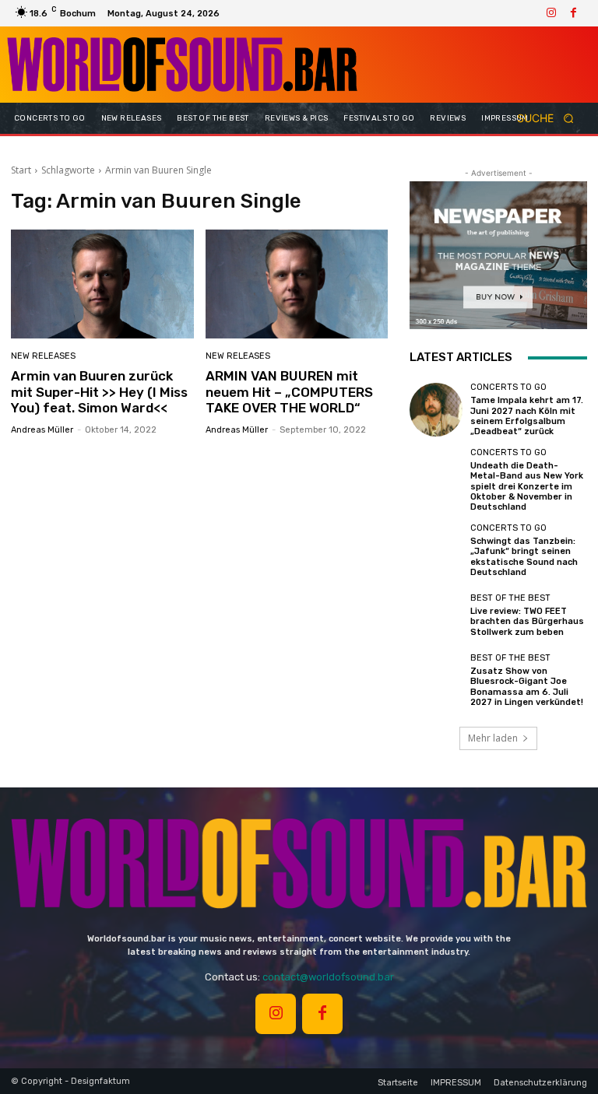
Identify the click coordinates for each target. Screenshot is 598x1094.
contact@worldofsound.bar (328, 977)
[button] (550, 118)
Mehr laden (493, 738)
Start (21, 170)
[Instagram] (551, 13)
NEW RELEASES (43, 356)
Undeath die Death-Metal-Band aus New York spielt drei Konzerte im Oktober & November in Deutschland (526, 486)
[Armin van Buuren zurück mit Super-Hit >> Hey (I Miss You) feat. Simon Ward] (102, 284)
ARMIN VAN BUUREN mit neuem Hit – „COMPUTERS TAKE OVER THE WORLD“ (289, 392)
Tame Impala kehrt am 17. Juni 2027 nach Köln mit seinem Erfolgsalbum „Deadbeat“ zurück (526, 416)
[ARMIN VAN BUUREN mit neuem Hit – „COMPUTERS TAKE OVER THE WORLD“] (297, 284)
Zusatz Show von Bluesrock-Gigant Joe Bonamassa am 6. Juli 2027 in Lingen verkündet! (526, 686)
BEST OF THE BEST (510, 598)
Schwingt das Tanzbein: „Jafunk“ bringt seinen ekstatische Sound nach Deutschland (524, 556)
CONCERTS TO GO (508, 387)
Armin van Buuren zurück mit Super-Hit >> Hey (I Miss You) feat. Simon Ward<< (99, 392)
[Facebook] (573, 13)
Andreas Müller (42, 430)
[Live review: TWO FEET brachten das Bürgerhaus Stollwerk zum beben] (436, 615)
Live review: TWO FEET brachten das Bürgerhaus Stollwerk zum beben (527, 621)
